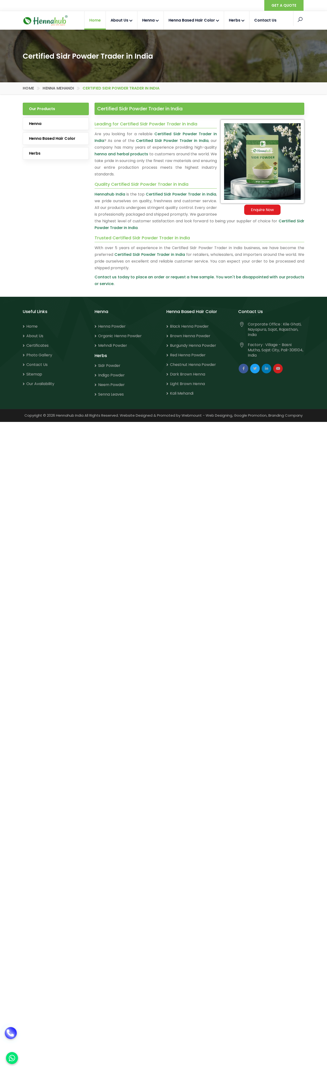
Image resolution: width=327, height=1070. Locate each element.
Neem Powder (111, 384)
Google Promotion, (250, 415)
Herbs (235, 20)
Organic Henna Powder (120, 336)
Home (95, 20)
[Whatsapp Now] (12, 1058)
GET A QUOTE (283, 5)
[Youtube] (278, 368)
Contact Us (265, 20)
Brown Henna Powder (190, 336)
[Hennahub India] (45, 20)
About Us (120, 20)
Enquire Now (262, 210)
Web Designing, (219, 415)
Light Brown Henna (187, 384)
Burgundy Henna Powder (193, 345)
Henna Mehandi (58, 88)
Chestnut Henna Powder (193, 364)
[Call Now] (11, 1039)
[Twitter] (255, 368)
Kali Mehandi (181, 393)
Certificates (37, 345)
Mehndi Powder (112, 345)
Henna (149, 20)
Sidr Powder (109, 365)
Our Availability (40, 384)
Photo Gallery (39, 355)
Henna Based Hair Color (192, 20)
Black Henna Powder (189, 326)
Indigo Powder (111, 375)
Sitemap (34, 374)
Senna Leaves (111, 394)
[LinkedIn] (266, 368)
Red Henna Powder (188, 355)
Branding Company (285, 415)
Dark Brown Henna (187, 374)
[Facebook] (243, 368)
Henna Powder (112, 326)
